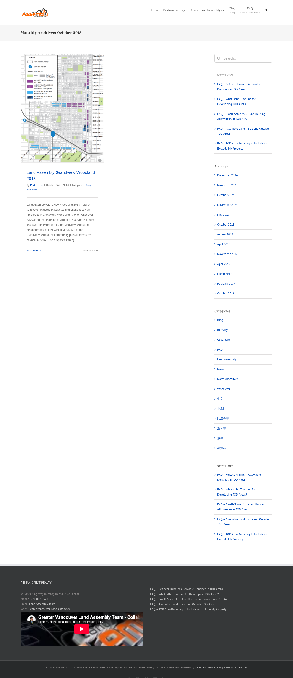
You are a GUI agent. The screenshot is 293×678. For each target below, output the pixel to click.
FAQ (220, 349)
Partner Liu (36, 185)
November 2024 (227, 185)
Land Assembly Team (42, 604)
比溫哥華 (223, 418)
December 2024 (227, 175)
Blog (88, 185)
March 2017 (224, 274)
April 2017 (223, 264)
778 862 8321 (39, 599)
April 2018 (223, 244)
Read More (32, 250)
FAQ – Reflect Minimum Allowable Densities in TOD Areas (186, 589)
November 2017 (227, 254)
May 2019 (223, 215)
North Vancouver (227, 379)
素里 (220, 438)
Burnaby (222, 330)
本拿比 (221, 409)
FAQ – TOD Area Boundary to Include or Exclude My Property (188, 609)
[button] (266, 10)
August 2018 (225, 234)
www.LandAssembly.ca (208, 667)
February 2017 (226, 284)
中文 (220, 399)
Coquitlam (223, 340)
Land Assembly (226, 359)
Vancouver (32, 189)
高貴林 (221, 448)
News (220, 369)
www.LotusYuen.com (235, 667)
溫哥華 (221, 428)
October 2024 (225, 195)
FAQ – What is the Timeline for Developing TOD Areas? (184, 594)
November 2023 (227, 205)
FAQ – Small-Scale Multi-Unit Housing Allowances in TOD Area (189, 599)
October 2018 (225, 224)
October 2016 (225, 293)
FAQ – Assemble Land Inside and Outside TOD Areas (182, 604)
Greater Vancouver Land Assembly (48, 609)
